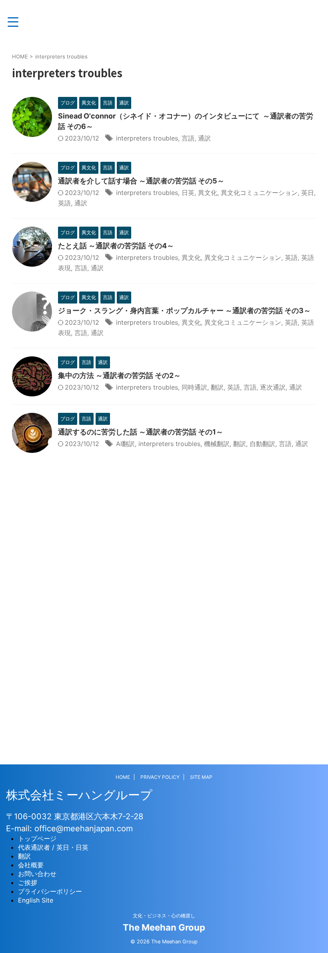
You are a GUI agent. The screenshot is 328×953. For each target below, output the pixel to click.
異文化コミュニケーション (259, 193)
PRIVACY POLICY (160, 777)
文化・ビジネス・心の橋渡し (164, 916)
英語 (64, 203)
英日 (307, 193)
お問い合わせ (37, 874)
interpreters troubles (147, 138)
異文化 (207, 193)
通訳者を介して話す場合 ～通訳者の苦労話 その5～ (141, 181)
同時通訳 (194, 387)
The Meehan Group (164, 927)
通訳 (204, 138)
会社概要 (31, 865)
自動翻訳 (262, 444)
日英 (188, 193)
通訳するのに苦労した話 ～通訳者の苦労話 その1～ (140, 432)
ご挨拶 (27, 883)
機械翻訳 (217, 444)
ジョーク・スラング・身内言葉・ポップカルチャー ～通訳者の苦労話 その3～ (184, 310)
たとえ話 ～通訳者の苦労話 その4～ (116, 245)
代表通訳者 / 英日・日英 (53, 847)
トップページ (37, 838)
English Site (35, 900)
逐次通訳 (273, 387)
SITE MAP (201, 777)
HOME (123, 777)
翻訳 (217, 387)
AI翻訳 (125, 444)
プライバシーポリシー (50, 891)
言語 (188, 138)
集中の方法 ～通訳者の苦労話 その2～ (119, 375)
